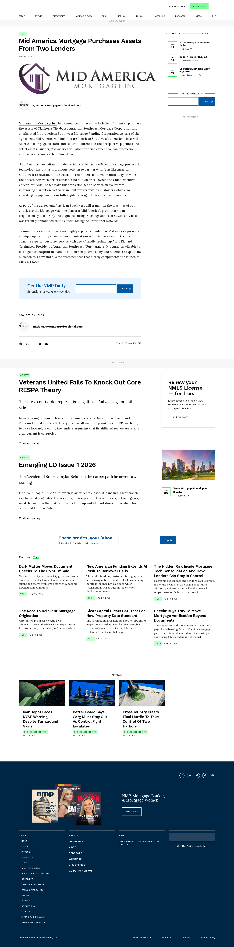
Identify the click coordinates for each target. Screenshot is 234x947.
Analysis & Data (83, 16)
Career (24, 457)
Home (24, 841)
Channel (26, 857)
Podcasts (180, 16)
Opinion (25, 901)
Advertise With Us (142, 937)
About (123, 835)
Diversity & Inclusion (33, 917)
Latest (21, 16)
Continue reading (29, 443)
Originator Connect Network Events (139, 843)
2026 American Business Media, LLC (38, 937)
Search (212, 7)
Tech (104, 16)
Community (27, 879)
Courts (24, 375)
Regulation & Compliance (36, 873)
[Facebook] (21, 344)
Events (38, 16)
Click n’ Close (127, 216)
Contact (186, 937)
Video (199, 16)
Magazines (76, 841)
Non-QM (121, 16)
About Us (166, 937)
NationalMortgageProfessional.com (58, 105)
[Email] (46, 344)
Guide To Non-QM (80, 870)
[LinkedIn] (27, 344)
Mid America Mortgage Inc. (38, 123)
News (22, 835)
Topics (139, 16)
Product (26, 852)
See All (206, 33)
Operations (28, 906)
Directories (59, 16)
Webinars (160, 16)
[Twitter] (40, 344)
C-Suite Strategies (35, 732)
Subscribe (199, 6)
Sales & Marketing (32, 890)
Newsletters (177, 6)
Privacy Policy (207, 937)
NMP (214, 16)
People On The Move (33, 922)
